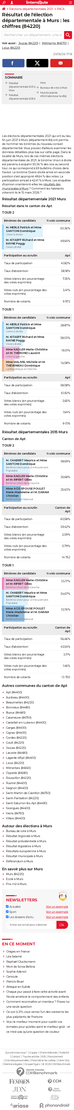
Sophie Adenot (16, 971)
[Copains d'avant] (19, 1097)
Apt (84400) (14, 692)
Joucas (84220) (28, 43)
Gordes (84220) (16, 737)
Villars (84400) (15, 818)
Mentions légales (13, 1064)
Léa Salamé (14, 956)
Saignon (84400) (17, 788)
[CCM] (54, 1081)
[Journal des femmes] (19, 1081)
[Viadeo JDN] (54, 1097)
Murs (43, 92)
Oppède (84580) (17, 773)
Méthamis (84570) (54, 43)
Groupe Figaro (32, 1064)
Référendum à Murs (19, 861)
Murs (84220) (15, 874)
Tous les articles (30, 1056)
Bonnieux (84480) (18, 707)
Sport (12, 912)
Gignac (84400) (16, 732)
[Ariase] (19, 1105)
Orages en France (18, 951)
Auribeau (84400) (17, 697)
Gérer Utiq (63, 1060)
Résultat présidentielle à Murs (26, 841)
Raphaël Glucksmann (21, 961)
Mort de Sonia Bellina (20, 966)
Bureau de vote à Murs (21, 831)
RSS (43, 1056)
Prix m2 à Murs (16, 884)
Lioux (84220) (11, 48)
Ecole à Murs (14, 879)
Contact (15, 1056)
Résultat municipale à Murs (24, 856)
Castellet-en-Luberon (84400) (26, 722)
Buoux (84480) (15, 712)
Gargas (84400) (16, 728)
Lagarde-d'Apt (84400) (21, 758)
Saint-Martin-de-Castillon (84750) (28, 793)
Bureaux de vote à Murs (53, 87)
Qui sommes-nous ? (16, 1052)
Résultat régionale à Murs (23, 836)
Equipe (33, 1052)
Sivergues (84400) (18, 808)
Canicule (12, 976)
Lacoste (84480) (16, 753)
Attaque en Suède (18, 987)
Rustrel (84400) (16, 783)
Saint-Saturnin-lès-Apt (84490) (26, 803)
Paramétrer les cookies (43, 1060)
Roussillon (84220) (18, 778)
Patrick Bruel (15, 981)
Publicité (64, 1052)
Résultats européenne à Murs (26, 851)
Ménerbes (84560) (18, 768)
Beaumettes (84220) (20, 702)
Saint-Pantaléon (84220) (22, 798)
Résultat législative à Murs (23, 846)
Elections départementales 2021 (31, 9)
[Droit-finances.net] (54, 1089)
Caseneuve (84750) (18, 717)
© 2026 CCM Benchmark (56, 1064)
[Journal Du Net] (19, 1089)
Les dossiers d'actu (20, 917)
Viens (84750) (15, 813)
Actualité (14, 907)
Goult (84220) (15, 742)
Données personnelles (17, 1060)
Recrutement (55, 1056)
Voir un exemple (57, 907)
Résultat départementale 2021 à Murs (22, 87)
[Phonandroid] (54, 1105)
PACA (60, 9)
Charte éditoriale (48, 1052)
